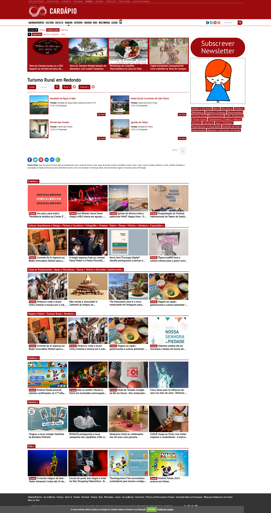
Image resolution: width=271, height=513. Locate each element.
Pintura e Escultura (73, 225)
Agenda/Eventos (36, 22)
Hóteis (40, 313)
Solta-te (68, 497)
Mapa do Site (33, 500)
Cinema (103, 225)
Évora (66, 87)
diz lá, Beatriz (49, 497)
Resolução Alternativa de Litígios (218, 497)
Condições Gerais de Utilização (189, 497)
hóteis (42, 29)
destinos (64, 29)
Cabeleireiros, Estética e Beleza (224, 119)
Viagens (77, 497)
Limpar (32, 87)
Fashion (88, 22)
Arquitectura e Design (48, 225)
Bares (216, 108)
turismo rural (53, 29)
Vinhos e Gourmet (95, 269)
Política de (165, 509)
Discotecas (227, 108)
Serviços (196, 123)
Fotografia (90, 225)
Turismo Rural (54, 313)
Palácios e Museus (216, 112)
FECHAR (151, 509)
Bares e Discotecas (64, 269)
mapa (63, 34)
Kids (95, 22)
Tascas (80, 269)
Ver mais (101, 114)
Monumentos (235, 112)
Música (131, 225)
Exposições (156, 225)
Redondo (84, 87)
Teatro (112, 225)
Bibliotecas (198, 112)
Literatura (143, 225)
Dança (121, 225)
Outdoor (78, 22)
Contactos (139, 497)
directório (37, 34)
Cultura (60, 497)
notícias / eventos (51, 34)
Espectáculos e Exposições (206, 126)
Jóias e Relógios (224, 123)
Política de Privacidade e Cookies (160, 497)
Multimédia (109, 497)
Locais (117, 497)
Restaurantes (45, 269)
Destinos (68, 313)
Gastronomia (114, 269)
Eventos (32, 181)
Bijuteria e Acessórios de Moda (223, 130)
